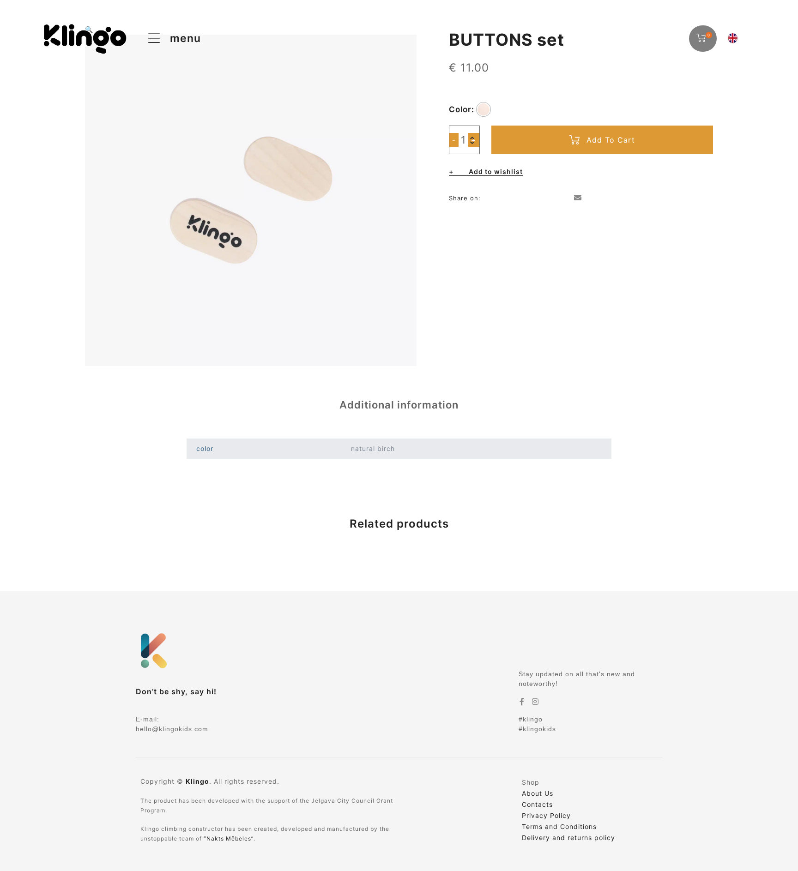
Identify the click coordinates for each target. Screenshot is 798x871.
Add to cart (610, 139)
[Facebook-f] (522, 701)
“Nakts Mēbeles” (229, 838)
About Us (537, 793)
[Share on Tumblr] (534, 197)
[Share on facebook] (489, 197)
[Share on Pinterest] (563, 197)
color (460, 109)
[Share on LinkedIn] (519, 197)
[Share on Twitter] (504, 197)
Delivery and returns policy (568, 837)
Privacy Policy (546, 815)
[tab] (399, 404)
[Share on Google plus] (548, 197)
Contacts (537, 804)
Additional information (399, 405)
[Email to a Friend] (578, 197)
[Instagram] (535, 701)
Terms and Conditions (559, 826)
